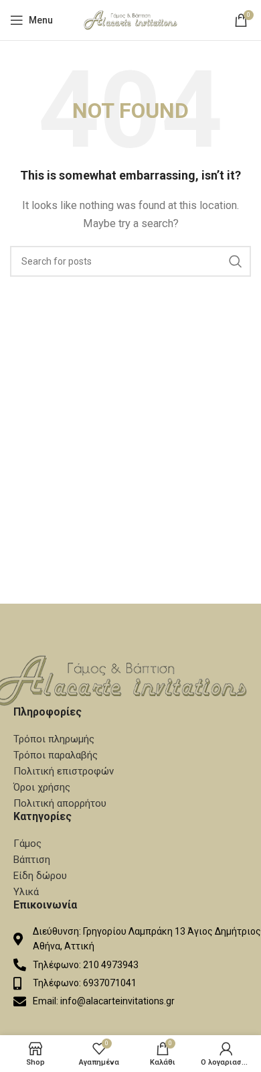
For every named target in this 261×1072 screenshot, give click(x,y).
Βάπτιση (31, 860)
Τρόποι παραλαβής (55, 755)
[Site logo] (130, 19)
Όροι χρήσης (41, 787)
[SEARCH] (235, 261)
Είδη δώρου (40, 876)
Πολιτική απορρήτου (59, 803)
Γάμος (27, 844)
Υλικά (26, 892)
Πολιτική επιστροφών (63, 771)
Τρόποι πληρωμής (53, 739)
